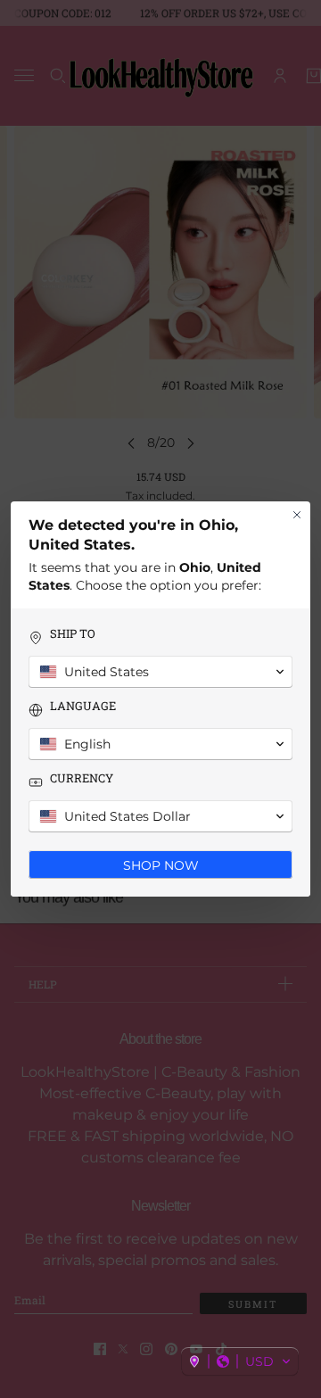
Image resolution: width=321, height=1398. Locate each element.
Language (83, 706)
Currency (81, 778)
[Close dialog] (297, 515)
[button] (240, 1361)
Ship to (72, 633)
